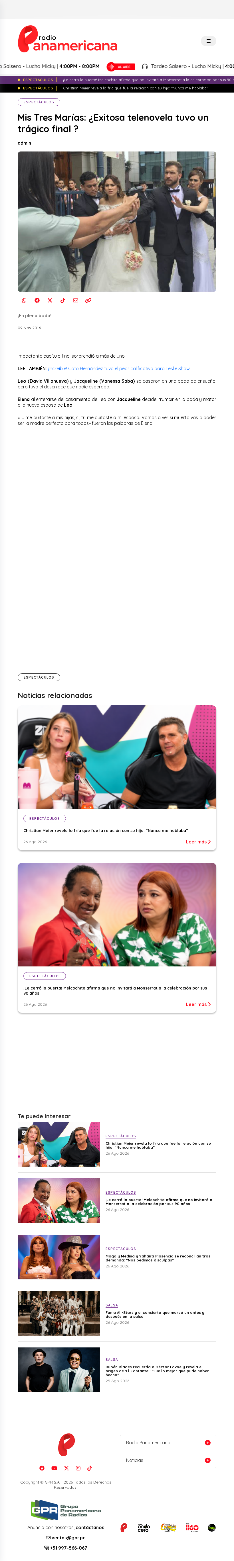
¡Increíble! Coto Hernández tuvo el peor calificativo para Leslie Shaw (119, 368)
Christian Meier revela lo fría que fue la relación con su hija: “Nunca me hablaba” (105, 830)
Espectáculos (39, 102)
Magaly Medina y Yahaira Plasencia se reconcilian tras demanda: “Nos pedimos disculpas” (158, 1258)
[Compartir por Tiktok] (62, 300)
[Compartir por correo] (75, 300)
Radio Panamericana (148, 1442)
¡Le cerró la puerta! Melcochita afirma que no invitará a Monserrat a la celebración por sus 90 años (159, 1202)
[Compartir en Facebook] (37, 300)
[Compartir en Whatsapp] (24, 300)
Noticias (134, 1460)
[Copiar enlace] (88, 300)
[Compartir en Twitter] (49, 300)
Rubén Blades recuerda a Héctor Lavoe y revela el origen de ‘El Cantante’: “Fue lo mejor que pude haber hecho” (157, 1371)
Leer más (197, 842)
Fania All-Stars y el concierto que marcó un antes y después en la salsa (155, 1314)
